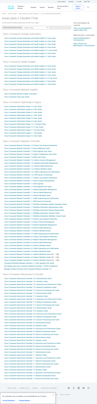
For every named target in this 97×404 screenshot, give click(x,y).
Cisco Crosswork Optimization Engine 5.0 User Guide (23, 112)
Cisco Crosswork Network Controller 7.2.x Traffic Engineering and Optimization (32, 172)
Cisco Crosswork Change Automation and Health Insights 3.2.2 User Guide (31, 50)
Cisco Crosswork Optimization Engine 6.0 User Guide (23, 109)
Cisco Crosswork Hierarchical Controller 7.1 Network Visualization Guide (30, 361)
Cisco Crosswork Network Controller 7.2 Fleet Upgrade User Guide (28, 151)
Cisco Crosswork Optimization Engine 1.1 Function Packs (24, 130)
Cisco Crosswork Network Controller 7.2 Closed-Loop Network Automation (30, 145)
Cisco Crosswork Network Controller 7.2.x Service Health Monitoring (28, 166)
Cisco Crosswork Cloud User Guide (16, 97)
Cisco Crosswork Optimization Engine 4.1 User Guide (23, 115)
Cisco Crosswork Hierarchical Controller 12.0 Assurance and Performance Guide (32, 284)
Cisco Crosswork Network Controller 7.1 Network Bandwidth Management (30, 189)
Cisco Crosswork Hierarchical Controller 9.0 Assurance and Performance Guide (32, 328)
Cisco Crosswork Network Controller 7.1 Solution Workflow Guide (27, 195)
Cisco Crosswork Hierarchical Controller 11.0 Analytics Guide (26, 296)
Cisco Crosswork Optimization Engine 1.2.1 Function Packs (25, 124)
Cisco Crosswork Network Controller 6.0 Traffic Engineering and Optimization (31, 248)
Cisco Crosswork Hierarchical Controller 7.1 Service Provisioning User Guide (31, 364)
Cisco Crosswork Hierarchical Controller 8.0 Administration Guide (27, 337)
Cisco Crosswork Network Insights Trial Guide (20, 94)
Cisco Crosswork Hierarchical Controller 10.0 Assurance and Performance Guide (32, 314)
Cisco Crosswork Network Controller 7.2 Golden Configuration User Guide (30, 154)
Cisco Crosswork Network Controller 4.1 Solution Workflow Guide (27, 254)
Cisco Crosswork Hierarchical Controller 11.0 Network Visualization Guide (30, 302)
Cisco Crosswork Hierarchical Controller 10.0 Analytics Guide (26, 311)
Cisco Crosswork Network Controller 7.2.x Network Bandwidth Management (31, 163)
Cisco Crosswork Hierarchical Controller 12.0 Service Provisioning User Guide (31, 290)
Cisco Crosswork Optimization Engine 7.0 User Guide (23, 106)
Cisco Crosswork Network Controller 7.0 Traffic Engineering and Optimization (31, 234)
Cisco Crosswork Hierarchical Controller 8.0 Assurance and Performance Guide (32, 343)
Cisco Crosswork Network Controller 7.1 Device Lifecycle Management (29, 181)
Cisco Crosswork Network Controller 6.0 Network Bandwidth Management (30, 239)
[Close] (53, 395)
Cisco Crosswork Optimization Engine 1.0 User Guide (23, 136)
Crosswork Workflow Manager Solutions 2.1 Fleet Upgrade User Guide (29, 263)
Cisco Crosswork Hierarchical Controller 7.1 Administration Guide (27, 352)
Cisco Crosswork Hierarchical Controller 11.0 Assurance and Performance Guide (32, 299)
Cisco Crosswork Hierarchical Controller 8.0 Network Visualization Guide (30, 346)
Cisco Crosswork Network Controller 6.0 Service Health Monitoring (27, 242)
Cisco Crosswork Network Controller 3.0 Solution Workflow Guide (27, 257)
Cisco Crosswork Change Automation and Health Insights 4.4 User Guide (30, 41)
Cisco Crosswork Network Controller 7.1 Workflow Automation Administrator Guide (33, 207)
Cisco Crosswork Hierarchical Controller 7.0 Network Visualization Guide (30, 375)
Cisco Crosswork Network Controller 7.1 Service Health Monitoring (27, 192)
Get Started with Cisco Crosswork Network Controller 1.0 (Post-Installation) (30, 266)
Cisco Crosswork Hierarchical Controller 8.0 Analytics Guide (25, 340)
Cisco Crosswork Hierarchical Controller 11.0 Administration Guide (28, 293)
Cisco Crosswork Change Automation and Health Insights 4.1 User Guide (30, 44)
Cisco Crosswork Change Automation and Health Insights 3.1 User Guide (30, 56)
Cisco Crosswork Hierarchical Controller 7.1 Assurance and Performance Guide (32, 358)
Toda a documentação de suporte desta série (83, 29)
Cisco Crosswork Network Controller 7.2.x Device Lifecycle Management (30, 160)
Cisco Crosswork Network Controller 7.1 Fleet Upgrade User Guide (28, 186)
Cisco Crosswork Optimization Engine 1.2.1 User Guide (24, 127)
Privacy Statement (9, 400)
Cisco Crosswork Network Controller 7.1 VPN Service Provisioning (27, 201)
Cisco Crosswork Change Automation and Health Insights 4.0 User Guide (30, 47)
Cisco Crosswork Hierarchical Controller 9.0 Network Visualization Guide (30, 331)
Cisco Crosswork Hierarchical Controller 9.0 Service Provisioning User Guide (31, 334)
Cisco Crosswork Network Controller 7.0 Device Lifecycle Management (29, 222)
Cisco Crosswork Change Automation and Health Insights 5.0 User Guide (30, 38)
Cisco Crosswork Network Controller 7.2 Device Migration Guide (27, 148)
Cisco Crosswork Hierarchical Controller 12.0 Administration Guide (28, 278)
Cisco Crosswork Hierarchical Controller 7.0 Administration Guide (27, 367)
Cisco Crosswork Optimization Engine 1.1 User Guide (23, 133)
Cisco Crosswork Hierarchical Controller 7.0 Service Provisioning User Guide (31, 378)
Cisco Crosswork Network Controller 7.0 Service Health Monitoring (27, 228)
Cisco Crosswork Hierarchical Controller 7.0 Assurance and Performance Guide (32, 373)
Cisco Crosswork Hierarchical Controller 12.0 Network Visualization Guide (30, 287)
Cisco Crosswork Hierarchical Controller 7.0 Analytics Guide (25, 370)
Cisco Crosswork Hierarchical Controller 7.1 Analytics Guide (25, 355)
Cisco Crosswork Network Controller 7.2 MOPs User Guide (25, 157)
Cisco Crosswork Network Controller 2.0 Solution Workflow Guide (27, 260)
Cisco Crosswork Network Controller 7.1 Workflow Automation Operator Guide (32, 213)
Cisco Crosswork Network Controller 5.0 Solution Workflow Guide (27, 251)
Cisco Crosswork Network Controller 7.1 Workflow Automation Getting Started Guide (34, 210)
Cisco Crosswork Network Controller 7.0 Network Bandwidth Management (30, 225)
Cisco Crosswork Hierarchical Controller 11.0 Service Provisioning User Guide (31, 305)
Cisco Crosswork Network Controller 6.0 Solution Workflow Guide (27, 245)
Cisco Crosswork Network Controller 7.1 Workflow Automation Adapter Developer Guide (35, 204)
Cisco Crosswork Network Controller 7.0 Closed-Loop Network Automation (30, 219)
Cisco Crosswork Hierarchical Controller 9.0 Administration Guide (27, 322)
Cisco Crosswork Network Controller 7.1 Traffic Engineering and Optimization (31, 198)
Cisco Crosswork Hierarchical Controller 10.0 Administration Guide (28, 308)
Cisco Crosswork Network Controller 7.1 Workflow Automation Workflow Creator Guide (35, 216)
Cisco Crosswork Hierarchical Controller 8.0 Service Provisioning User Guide (31, 349)
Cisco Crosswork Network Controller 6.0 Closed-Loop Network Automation (30, 236)
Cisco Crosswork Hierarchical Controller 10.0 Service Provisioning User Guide (31, 320)
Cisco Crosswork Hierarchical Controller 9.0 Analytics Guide (25, 325)
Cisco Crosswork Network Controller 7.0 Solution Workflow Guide (27, 231)
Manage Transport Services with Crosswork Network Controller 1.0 (28, 269)
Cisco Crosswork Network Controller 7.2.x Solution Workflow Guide (28, 169)
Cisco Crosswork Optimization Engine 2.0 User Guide (23, 121)
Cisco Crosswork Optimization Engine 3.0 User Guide (23, 118)
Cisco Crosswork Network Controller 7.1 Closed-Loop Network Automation (30, 178)
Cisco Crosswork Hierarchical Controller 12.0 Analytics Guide (26, 281)
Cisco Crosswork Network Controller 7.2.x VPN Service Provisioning (28, 175)
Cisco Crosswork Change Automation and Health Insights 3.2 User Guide (30, 53)
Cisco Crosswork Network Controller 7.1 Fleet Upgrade (23, 183)
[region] (28, 398)
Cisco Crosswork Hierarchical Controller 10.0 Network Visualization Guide (30, 317)
